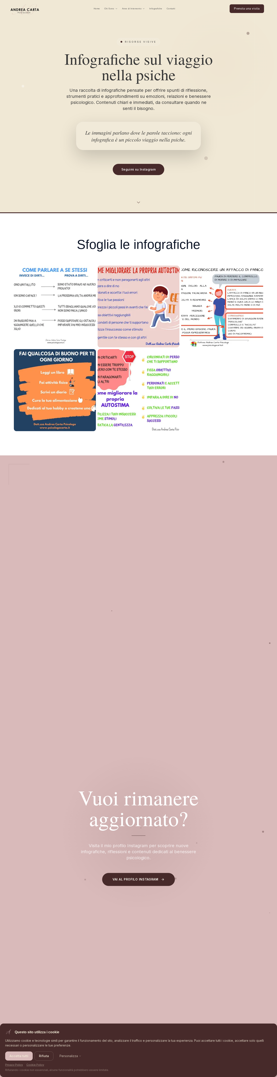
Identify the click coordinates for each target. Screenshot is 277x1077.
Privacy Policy (14, 1064)
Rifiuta (44, 1056)
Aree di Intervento (132, 8)
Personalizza (69, 1056)
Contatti (171, 8)
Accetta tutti (19, 1056)
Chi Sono (109, 8)
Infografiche (155, 8)
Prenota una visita (247, 8)
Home (97, 8)
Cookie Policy (35, 1064)
